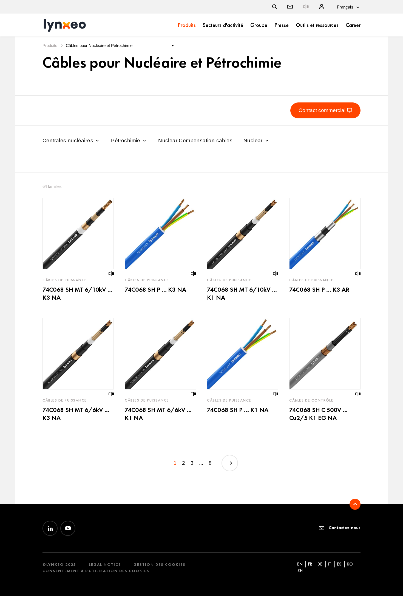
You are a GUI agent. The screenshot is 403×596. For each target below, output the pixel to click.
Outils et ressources (317, 25)
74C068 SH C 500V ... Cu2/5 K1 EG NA (318, 414)
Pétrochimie (126, 140)
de (319, 564)
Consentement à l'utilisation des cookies (95, 571)
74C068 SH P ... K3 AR (319, 289)
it (329, 564)
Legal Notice (105, 564)
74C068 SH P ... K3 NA (155, 289)
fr (310, 564)
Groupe (258, 25)
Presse (281, 25)
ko (350, 564)
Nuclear (253, 140)
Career (353, 25)
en (300, 564)
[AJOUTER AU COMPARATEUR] (111, 273)
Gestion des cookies (160, 564)
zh (300, 570)
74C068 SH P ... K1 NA (237, 410)
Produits (187, 25)
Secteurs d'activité (223, 25)
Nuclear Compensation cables (195, 140)
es (339, 564)
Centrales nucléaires (68, 140)
